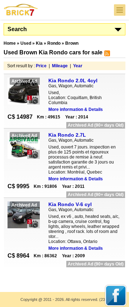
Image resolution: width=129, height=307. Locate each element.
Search (17, 29)
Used (25, 43)
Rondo (54, 43)
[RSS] (106, 54)
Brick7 (21, 10)
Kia (39, 43)
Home (10, 43)
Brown (71, 43)
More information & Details (75, 109)
